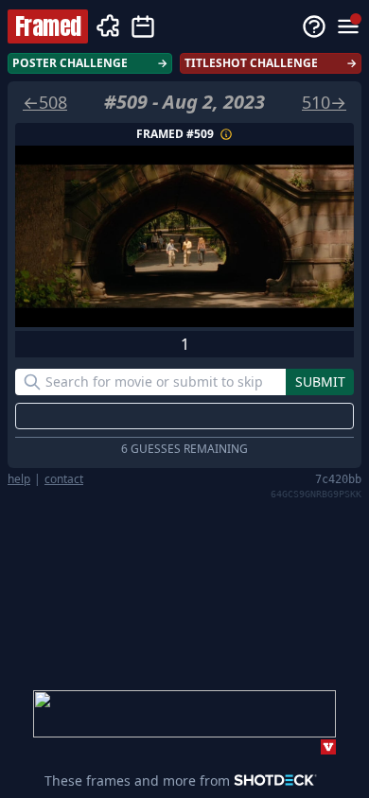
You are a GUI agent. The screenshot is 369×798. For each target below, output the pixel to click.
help (19, 479)
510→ (324, 102)
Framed (47, 26)
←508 (45, 102)
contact (63, 479)
